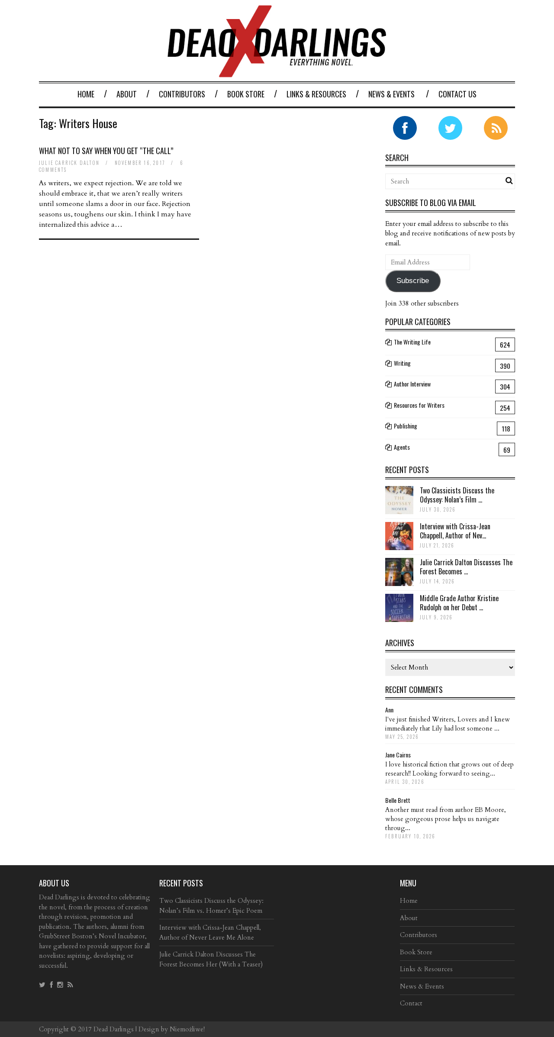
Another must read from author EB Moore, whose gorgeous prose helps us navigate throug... (445, 818)
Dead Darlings (113, 1029)
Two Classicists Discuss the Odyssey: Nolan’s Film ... (457, 495)
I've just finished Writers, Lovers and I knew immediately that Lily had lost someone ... (447, 724)
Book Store (245, 94)
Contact (411, 1003)
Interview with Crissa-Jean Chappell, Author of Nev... (455, 531)
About (126, 94)
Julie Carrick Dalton (69, 162)
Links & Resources (316, 94)
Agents (402, 446)
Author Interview (412, 383)
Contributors (182, 94)
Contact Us (457, 94)
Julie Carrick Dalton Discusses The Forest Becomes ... (466, 566)
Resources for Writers (419, 404)
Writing (402, 362)
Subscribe (412, 281)
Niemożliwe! (187, 1029)
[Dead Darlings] (277, 73)
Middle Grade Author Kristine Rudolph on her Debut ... (459, 602)
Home (85, 94)
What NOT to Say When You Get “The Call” (106, 150)
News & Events (391, 94)
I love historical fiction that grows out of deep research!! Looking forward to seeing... (449, 769)
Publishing (405, 425)
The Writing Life (412, 341)
